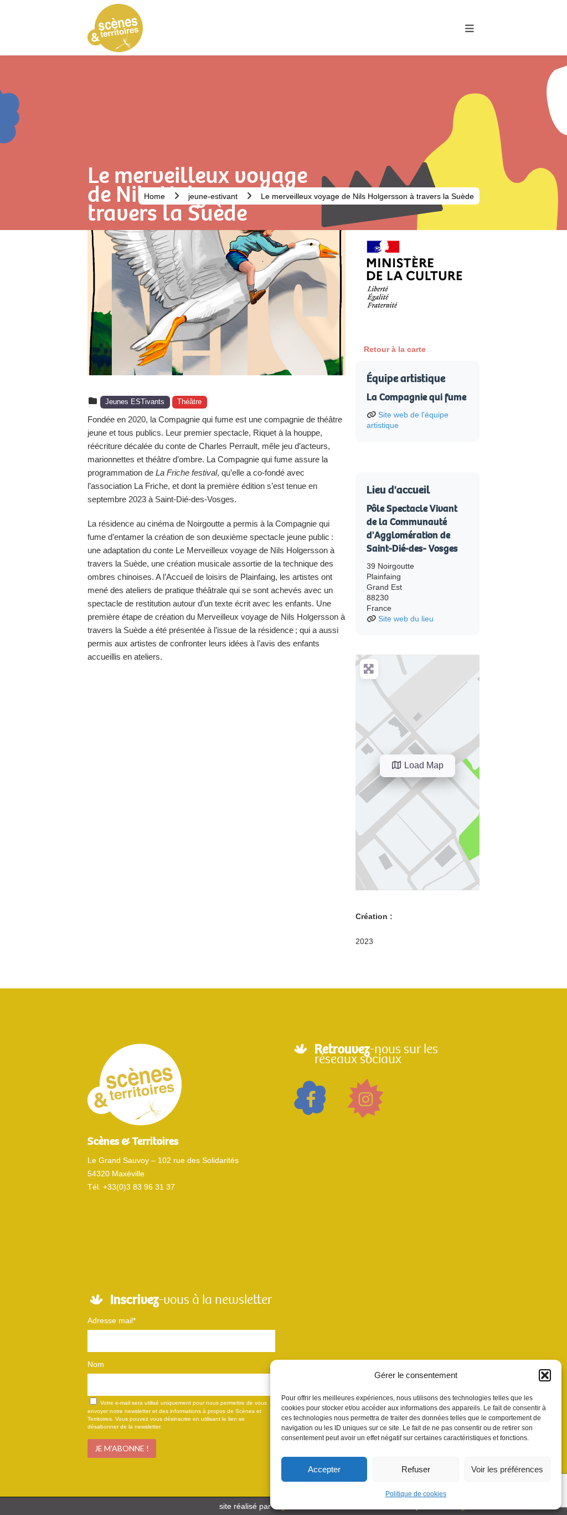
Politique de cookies (415, 1494)
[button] (544, 1375)
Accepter (324, 1469)
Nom (95, 1364)
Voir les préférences (507, 1469)
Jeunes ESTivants (134, 402)
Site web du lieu (406, 618)
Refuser (415, 1469)
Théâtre (189, 402)
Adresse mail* (111, 1320)
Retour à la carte (395, 349)
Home (154, 196)
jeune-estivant (213, 196)
